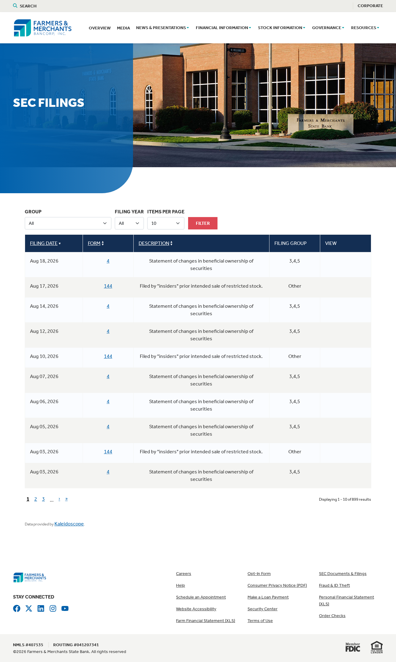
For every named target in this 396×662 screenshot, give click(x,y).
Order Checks (332, 615)
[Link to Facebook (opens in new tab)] (16, 608)
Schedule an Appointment (201, 597)
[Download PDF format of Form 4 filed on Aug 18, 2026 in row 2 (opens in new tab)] (330, 262)
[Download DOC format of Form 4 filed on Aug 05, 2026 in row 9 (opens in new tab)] (340, 428)
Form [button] (94, 243)
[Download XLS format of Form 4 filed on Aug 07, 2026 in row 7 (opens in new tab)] (350, 378)
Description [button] (154, 243)
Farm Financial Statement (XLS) (205, 620)
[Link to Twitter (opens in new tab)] (28, 608)
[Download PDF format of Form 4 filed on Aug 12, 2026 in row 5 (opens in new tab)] (330, 333)
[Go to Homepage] (29, 577)
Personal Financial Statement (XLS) (346, 600)
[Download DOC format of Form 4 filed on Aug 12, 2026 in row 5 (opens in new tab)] (340, 333)
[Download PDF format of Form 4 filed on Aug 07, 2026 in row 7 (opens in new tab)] (330, 378)
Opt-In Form (259, 573)
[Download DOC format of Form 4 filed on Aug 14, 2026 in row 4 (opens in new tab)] (340, 307)
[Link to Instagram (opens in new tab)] (53, 608)
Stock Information (280, 27)
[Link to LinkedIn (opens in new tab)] (41, 608)
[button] (188, 28)
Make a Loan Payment (268, 597)
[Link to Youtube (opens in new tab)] (65, 608)
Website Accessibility (196, 609)
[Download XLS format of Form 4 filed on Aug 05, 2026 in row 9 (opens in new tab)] (350, 428)
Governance (326, 27)
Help (180, 585)
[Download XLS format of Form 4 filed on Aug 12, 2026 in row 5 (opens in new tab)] (350, 333)
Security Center (263, 609)
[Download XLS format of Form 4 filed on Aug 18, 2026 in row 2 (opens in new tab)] (350, 262)
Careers (183, 573)
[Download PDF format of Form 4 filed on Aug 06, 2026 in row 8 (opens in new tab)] (330, 403)
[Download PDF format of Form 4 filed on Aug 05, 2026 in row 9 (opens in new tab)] (330, 428)
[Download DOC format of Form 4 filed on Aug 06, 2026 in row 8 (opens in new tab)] (340, 403)
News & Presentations (161, 27)
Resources (363, 27)
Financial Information (222, 27)
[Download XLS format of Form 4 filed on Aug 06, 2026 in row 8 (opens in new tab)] (350, 403)
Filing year (129, 212)
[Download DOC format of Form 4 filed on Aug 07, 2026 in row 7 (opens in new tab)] (340, 378)
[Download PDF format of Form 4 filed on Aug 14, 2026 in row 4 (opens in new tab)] (330, 307)
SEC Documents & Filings (343, 573)
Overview (100, 28)
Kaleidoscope (69, 524)
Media (123, 28)
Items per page (165, 212)
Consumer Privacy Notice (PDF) (277, 585)
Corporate (370, 5)
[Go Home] (42, 27)
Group (33, 212)
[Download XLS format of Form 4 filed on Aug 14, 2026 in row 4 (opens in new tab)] (350, 307)
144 (108, 286)
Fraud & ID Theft (334, 585)
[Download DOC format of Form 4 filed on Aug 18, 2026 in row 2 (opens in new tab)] (340, 262)
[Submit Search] (16, 6)
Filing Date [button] (44, 243)
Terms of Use (260, 620)
